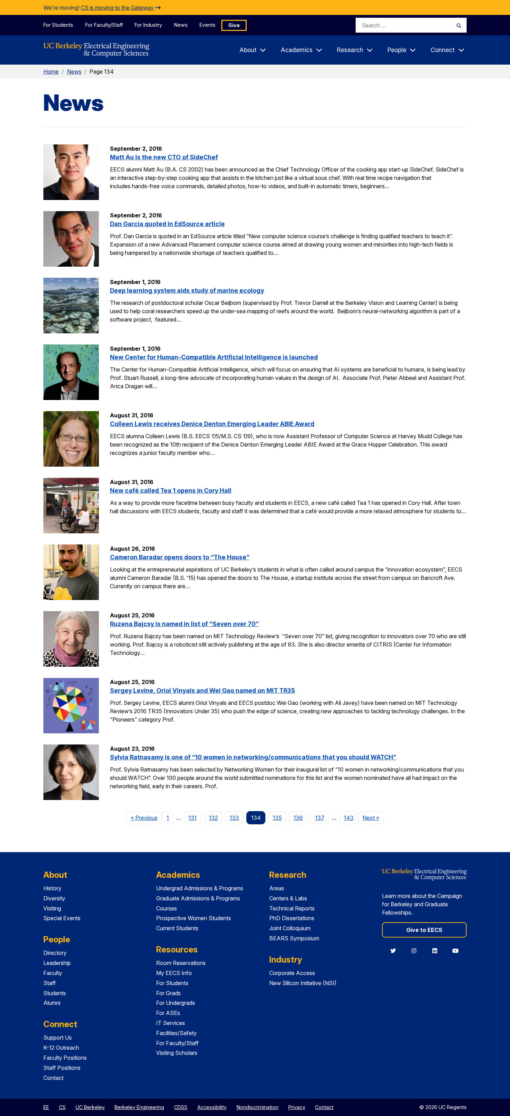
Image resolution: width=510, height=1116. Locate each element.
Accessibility (212, 1107)
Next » (373, 817)
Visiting (52, 908)
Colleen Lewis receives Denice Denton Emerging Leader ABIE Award (212, 423)
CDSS (180, 1107)
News (181, 25)
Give (234, 25)
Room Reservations (181, 962)
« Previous (146, 817)
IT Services (170, 1022)
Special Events (61, 918)
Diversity (54, 898)
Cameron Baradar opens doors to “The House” (179, 557)
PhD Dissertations (291, 918)
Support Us (57, 1037)
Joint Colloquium (290, 928)
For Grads (168, 993)
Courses (166, 908)
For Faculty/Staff (104, 25)
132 (213, 817)
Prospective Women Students (193, 918)
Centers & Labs (288, 898)
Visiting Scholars (176, 1052)
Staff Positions (61, 1067)
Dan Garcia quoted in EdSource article (167, 223)
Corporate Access (292, 972)
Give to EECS (424, 929)
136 (298, 817)
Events (207, 25)
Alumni (51, 1002)
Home (51, 71)
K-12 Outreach (61, 1047)
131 (192, 817)
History (52, 888)
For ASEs (168, 1012)
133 (234, 817)
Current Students (177, 928)
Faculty (52, 972)
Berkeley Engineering (139, 1107)
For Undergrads (175, 1002)
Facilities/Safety (176, 1033)
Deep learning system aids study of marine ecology (187, 290)
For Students (58, 25)
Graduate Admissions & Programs (198, 898)
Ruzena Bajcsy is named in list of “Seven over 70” (184, 623)
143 (349, 817)
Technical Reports (292, 908)
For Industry (148, 25)
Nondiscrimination (257, 1107)
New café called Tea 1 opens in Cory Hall (170, 490)
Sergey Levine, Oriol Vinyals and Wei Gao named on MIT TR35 (202, 690)
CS (62, 1107)
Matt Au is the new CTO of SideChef (164, 157)
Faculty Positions (65, 1057)
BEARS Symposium (294, 938)
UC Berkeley (90, 1107)
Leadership (57, 962)
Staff (49, 983)
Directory (55, 952)
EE (46, 1107)
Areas (276, 888)
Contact (53, 1077)
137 (319, 817)
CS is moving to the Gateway (118, 7)
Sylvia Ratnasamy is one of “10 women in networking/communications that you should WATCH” (253, 757)
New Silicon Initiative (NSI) (303, 983)
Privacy (296, 1107)
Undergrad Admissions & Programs (199, 888)
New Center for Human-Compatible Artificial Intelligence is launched (214, 357)
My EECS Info (174, 972)
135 (277, 817)
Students (54, 993)
